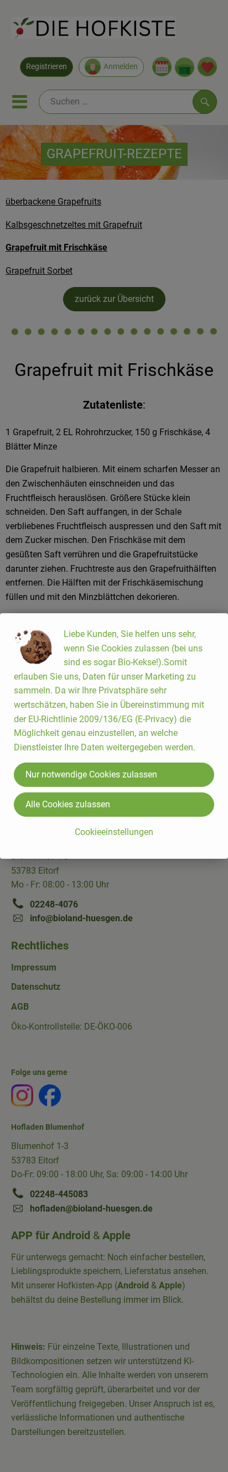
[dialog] (114, 736)
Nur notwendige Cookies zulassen (91, 774)
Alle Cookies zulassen (67, 804)
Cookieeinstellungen (114, 832)
